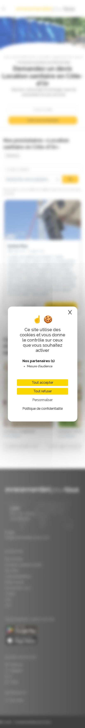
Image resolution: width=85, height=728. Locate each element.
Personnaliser (42, 400)
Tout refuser (42, 391)
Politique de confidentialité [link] (42, 409)
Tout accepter (42, 382)
